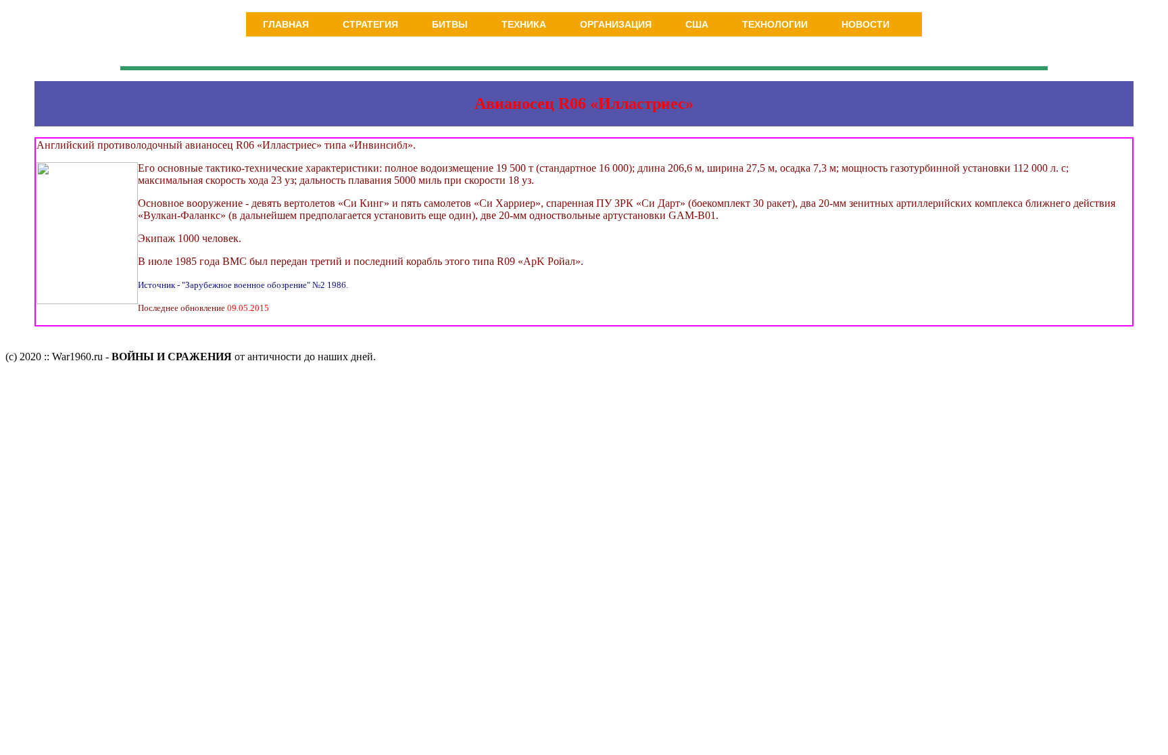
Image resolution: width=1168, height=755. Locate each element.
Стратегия (370, 24)
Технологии (775, 24)
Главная (286, 24)
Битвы (450, 24)
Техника (524, 24)
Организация (616, 24)
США (696, 24)
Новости (866, 24)
